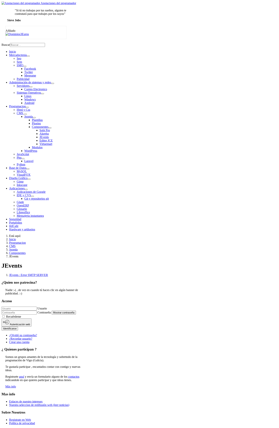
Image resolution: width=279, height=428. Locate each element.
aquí (21, 376)
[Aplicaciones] (26, 189)
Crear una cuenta (19, 342)
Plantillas (37, 120)
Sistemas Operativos (29, 92)
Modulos (37, 147)
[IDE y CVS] (32, 196)
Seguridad (15, 219)
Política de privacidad (22, 423)
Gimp (20, 181)
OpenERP (23, 205)
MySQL (22, 171)
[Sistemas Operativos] (42, 93)
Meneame (30, 75)
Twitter (28, 72)
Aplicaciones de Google (31, 191)
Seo (19, 58)
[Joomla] (34, 117)
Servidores (23, 85)
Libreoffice (23, 212)
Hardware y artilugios (22, 229)
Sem (19, 61)
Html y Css (23, 109)
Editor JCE (46, 140)
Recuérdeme (13, 316)
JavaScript (23, 154)
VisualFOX (24, 174)
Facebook (30, 68)
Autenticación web (19, 324)
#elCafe (13, 226)
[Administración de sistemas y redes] (52, 83)
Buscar (6, 44)
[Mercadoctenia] (28, 56)
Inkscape (22, 185)
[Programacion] (27, 107)
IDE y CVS (24, 195)
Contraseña (44, 312)
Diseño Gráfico (18, 178)
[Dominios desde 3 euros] (17, 34)
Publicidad (23, 79)
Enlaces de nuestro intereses (26, 401)
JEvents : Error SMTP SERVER (28, 275)
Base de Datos (17, 167)
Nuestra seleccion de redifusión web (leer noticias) (39, 405)
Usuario (42, 308)
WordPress (30, 150)
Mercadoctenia (18, 55)
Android (29, 102)
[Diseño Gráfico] (29, 179)
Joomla (28, 116)
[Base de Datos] (27, 168)
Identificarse (10, 328)
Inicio (12, 51)
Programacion (17, 106)
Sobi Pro (44, 130)
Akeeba (44, 133)
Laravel (28, 161)
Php (19, 157)
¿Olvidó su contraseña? (23, 335)
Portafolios (15, 222)
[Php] (22, 158)
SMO (20, 65)
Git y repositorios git (36, 198)
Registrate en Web (20, 419)
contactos (73, 376)
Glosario (22, 208)
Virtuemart (45, 144)
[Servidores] (30, 86)
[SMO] (24, 66)
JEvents (44, 137)
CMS (20, 113)
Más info (10, 386)
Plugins (36, 123)
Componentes (40, 126)
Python (21, 164)
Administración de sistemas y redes (30, 82)
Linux (28, 96)
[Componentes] (49, 127)
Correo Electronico (35, 89)
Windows (30, 99)
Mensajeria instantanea (30, 215)
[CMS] (25, 114)
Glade (20, 202)
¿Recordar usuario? (20, 338)
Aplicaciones (17, 188)
